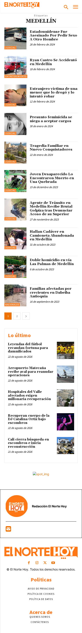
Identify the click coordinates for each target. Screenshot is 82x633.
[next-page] (26, 316)
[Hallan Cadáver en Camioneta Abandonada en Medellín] (15, 238)
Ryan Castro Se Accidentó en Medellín (53, 62)
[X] (45, 563)
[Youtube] (53, 563)
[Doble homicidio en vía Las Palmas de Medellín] (15, 267)
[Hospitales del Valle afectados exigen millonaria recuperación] (65, 398)
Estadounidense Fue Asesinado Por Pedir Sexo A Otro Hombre (53, 35)
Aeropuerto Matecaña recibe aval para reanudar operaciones (30, 371)
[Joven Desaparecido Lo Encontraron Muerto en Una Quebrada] (15, 181)
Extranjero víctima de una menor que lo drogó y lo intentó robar (53, 93)
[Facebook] (29, 563)
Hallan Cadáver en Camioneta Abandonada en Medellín (52, 235)
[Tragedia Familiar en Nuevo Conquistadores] (15, 153)
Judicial (10, 47)
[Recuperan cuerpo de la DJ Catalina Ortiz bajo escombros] (65, 421)
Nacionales (12, 304)
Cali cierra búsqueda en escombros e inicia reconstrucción (28, 443)
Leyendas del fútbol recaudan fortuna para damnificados (28, 348)
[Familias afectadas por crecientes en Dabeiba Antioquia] (15, 295)
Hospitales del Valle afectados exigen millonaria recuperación (29, 395)
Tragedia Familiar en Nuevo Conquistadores (51, 148)
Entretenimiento (15, 76)
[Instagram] (37, 563)
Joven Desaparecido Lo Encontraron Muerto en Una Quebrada (52, 178)
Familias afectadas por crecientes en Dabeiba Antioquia (51, 292)
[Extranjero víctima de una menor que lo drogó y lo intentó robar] (15, 96)
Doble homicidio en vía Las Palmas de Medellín (52, 262)
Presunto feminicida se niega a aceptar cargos (51, 119)
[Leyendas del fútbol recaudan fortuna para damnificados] (65, 350)
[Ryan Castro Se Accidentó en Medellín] (15, 67)
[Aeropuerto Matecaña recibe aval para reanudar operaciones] (65, 374)
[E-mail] (8, 530)
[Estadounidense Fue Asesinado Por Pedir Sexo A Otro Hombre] (15, 39)
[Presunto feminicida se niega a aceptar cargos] (15, 124)
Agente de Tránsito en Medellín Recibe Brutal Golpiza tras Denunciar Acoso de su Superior (51, 209)
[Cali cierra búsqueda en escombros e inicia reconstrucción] (65, 445)
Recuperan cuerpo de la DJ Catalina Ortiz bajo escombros (28, 419)
